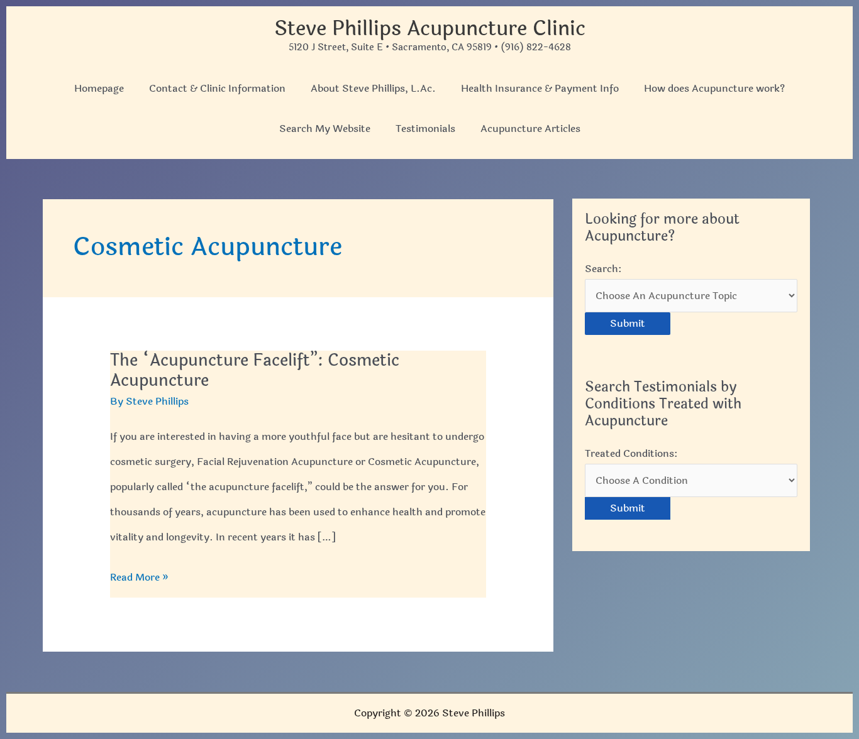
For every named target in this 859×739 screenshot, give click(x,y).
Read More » (139, 579)
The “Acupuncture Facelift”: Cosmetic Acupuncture (254, 370)
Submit (627, 323)
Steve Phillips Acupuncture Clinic (429, 28)
